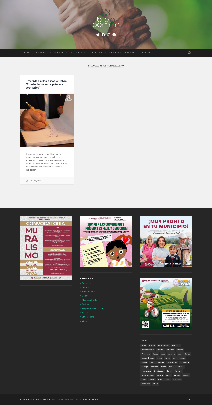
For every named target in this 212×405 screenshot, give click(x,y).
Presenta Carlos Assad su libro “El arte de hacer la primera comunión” (46, 84)
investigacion (159, 371)
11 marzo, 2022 (34, 181)
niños (144, 379)
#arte (144, 345)
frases (163, 367)
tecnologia (177, 379)
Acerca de (41, 53)
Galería (85, 296)
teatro (168, 379)
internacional (146, 371)
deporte (161, 362)
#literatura (175, 345)
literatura (178, 371)
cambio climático (148, 358)
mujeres (160, 375)
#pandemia (146, 354)
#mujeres (170, 350)
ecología (145, 367)
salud (160, 379)
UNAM (155, 384)
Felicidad (154, 367)
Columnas (86, 283)
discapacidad (172, 362)
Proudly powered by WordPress (37, 399)
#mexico (160, 350)
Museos (177, 375)
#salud (155, 354)
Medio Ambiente (89, 300)
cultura (144, 362)
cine (174, 358)
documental (184, 362)
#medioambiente (148, 350)
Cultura (97, 53)
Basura (187, 354)
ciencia (167, 358)
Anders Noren (91, 399)
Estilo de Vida (78, 53)
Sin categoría (88, 317)
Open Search (189, 53)
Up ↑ (190, 399)
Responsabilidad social (122, 53)
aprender (171, 354)
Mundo (168, 375)
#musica (180, 350)
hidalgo (171, 367)
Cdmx (159, 358)
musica (186, 375)
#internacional (163, 345)
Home (26, 53)
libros (169, 371)
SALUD (85, 312)
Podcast (58, 53)
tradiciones (146, 384)
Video (84, 321)
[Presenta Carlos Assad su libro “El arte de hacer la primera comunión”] (47, 120)
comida (182, 358)
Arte (179, 354)
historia (180, 367)
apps (163, 354)
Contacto (147, 53)
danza (152, 362)
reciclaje (152, 379)
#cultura (152, 345)
